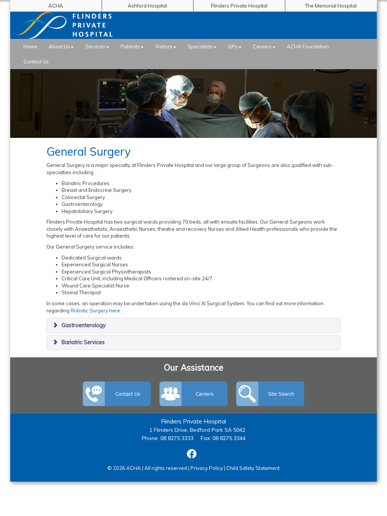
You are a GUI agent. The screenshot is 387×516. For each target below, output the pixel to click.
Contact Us (36, 62)
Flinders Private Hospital (239, 6)
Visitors (163, 46)
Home (30, 46)
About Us (59, 46)
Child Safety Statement (253, 468)
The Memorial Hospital (331, 6)
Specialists (200, 46)
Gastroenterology (84, 325)
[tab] (193, 325)
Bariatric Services (83, 342)
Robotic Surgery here (95, 310)
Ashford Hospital (147, 6)
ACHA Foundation (308, 46)
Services (95, 46)
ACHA (55, 6)
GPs (233, 46)
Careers (262, 46)
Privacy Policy (206, 468)
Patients (130, 46)
